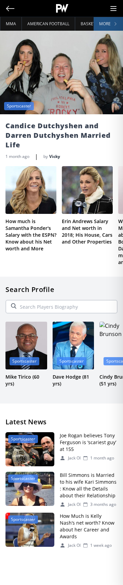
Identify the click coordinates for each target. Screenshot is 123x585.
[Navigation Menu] (113, 8)
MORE (105, 24)
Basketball (93, 24)
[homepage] (62, 8)
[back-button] (10, 8)
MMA (11, 24)
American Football (48, 24)
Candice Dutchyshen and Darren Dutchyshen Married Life (58, 135)
